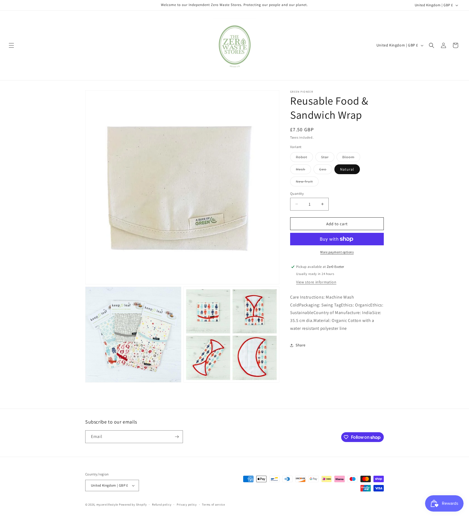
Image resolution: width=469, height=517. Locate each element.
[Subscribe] (177, 436)
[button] (11, 45)
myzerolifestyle (107, 504)
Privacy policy (187, 504)
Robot (304, 158)
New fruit (307, 182)
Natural (347, 169)
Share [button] (301, 345)
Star (327, 158)
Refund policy (161, 504)
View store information (316, 282)
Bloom (351, 158)
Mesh (303, 170)
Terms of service (213, 504)
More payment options (337, 252)
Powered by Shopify (133, 504)
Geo (325, 170)
